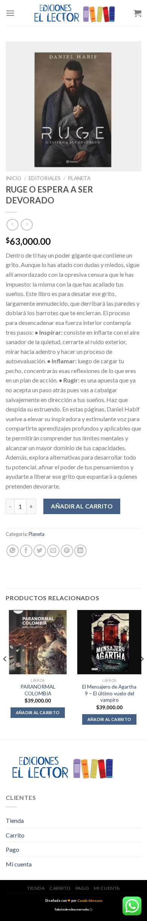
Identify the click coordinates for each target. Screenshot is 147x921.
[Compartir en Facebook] (26, 551)
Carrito (15, 835)
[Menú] (10, 13)
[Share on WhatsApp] (12, 551)
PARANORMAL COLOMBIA (37, 690)
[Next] (141, 674)
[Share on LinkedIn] (80, 551)
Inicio (13, 178)
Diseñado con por (73, 900)
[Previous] (5, 674)
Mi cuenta (19, 864)
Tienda (15, 820)
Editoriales (45, 178)
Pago (12, 849)
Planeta (79, 178)
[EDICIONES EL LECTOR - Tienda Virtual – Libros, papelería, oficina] (74, 13)
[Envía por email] (53, 551)
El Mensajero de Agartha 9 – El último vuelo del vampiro (109, 693)
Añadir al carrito (82, 506)
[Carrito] (137, 13)
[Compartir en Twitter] (40, 551)
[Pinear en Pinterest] (67, 551)
